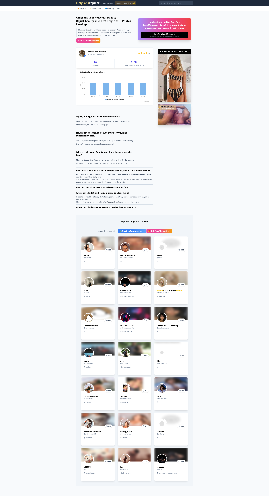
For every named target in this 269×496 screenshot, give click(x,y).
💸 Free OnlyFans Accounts (131, 231)
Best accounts (108, 3)
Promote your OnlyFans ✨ (125, 3)
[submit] (164, 35)
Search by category (106, 231)
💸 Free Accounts (96, 8)
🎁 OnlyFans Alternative (158, 231)
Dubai (125, 163)
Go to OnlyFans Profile (89, 40)
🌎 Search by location (112, 8)
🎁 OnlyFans (81, 8)
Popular (88, 3)
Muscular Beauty (113, 202)
